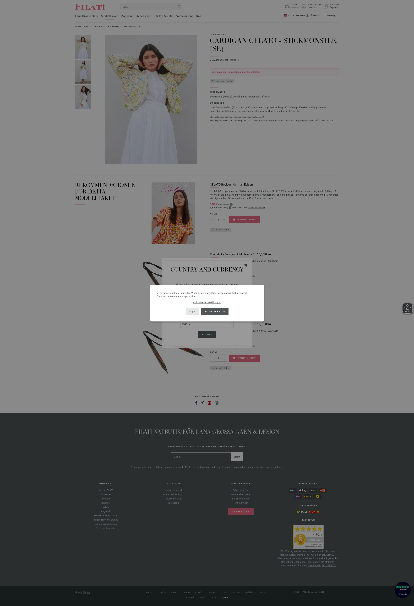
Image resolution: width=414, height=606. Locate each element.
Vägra (192, 311)
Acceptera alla (214, 311)
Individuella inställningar (207, 302)
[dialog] (207, 303)
